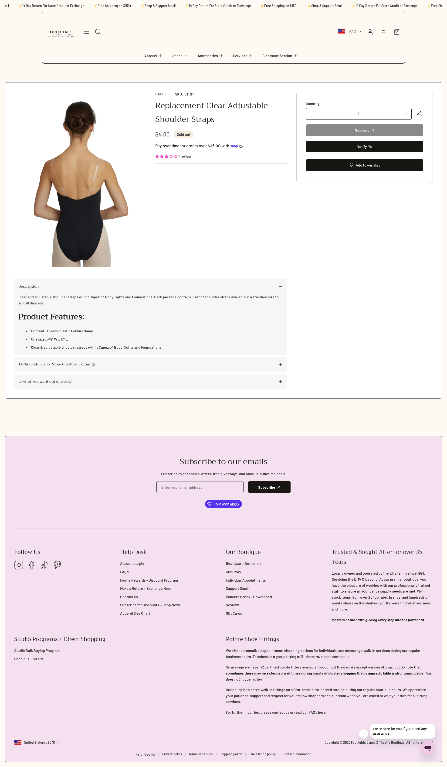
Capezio (162, 94)
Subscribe (266, 487)
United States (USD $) (39, 742)
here (322, 712)
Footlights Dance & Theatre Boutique (378, 742)
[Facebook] (31, 565)
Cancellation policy (262, 754)
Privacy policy (172, 754)
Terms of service (201, 754)
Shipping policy (231, 754)
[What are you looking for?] (98, 31)
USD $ (352, 32)
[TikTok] (44, 565)
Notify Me (364, 146)
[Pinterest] (57, 565)
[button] (154, 55)
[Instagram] (19, 565)
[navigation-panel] (86, 31)
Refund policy (145, 754)
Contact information (297, 754)
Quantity (313, 103)
